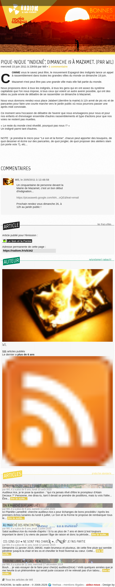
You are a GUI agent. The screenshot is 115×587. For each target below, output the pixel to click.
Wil (17, 179)
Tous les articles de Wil (19, 579)
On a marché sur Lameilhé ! (21, 505)
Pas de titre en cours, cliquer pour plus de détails (31, 1)
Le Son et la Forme (19, 241)
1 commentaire (58, 66)
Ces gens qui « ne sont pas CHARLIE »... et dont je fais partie (44, 541)
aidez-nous (93, 584)
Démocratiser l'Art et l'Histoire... (25, 486)
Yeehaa (56, 584)
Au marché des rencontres (21, 525)
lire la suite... (19, 498)
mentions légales (73, 584)
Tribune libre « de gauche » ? (23, 561)
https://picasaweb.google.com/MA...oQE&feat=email (47, 197)
